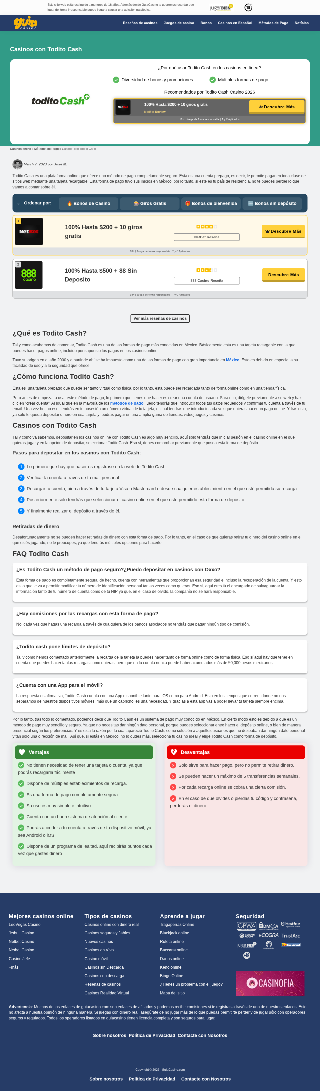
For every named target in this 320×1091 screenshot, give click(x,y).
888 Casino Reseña (206, 281)
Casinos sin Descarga (104, 967)
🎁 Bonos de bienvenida (211, 203)
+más (13, 967)
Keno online (171, 967)
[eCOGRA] (269, 935)
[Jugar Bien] (247, 943)
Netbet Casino (21, 941)
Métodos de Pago (46, 149)
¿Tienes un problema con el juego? (191, 984)
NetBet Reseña (207, 237)
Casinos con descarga (104, 976)
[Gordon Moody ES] (247, 935)
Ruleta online (172, 941)
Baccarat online (174, 950)
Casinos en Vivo (99, 950)
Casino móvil (96, 959)
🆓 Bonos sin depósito (272, 203)
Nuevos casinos (98, 941)
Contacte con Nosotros (202, 1035)
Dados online (172, 959)
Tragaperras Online (177, 924)
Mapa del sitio (172, 993)
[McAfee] (291, 924)
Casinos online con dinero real (111, 924)
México (233, 360)
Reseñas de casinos (102, 984)
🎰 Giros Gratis (150, 203)
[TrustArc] (291, 935)
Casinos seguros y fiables (107, 933)
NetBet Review (155, 112)
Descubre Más (279, 107)
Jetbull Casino (21, 933)
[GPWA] (247, 924)
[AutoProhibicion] (269, 943)
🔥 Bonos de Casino (88, 203)
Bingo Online (171, 976)
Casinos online (20, 149)
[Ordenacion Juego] (291, 943)
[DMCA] (269, 924)
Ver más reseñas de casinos (160, 318)
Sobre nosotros (109, 1035)
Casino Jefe (19, 959)
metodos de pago (127, 403)
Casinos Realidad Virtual (106, 993)
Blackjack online (174, 933)
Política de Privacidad (152, 1035)
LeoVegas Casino (24, 924)
